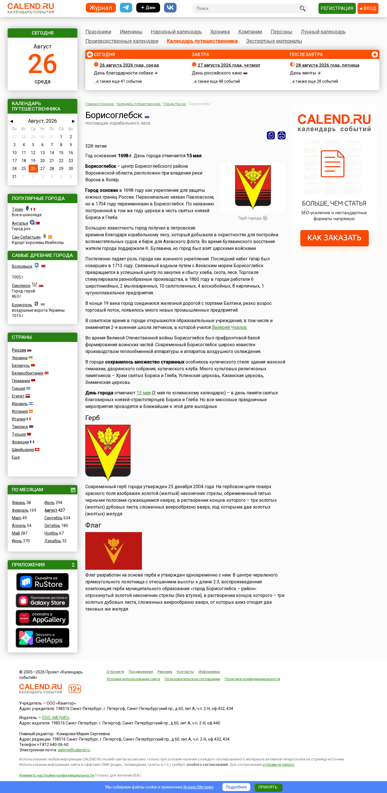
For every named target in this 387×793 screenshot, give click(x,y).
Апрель (19, 525)
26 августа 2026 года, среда (129, 65)
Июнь (17, 541)
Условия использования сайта (133, 679)
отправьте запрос (278, 764)
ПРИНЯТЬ (267, 787)
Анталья (20, 223)
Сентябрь (53, 518)
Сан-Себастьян (26, 237)
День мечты (303, 73)
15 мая (144, 393)
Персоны (281, 32)
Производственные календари (121, 41)
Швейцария (23, 449)
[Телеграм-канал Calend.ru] (126, 8)
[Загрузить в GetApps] (42, 638)
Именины (131, 32)
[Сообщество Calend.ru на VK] (170, 8)
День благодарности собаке (123, 73)
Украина (19, 358)
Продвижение (141, 671)
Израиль (20, 403)
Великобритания (27, 373)
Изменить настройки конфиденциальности (56, 775)
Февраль (20, 510)
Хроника (220, 32)
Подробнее (236, 787)
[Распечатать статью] (282, 135)
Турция (19, 434)
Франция (20, 442)
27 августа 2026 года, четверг (229, 65)
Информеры (209, 671)
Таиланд (20, 426)
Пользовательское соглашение (192, 679)
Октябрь (52, 525)
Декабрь (52, 541)
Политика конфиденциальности (252, 679)
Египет (18, 396)
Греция (18, 388)
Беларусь (21, 365)
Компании (250, 32)
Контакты (185, 671)
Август (50, 510)
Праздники (98, 32)
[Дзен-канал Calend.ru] (148, 8)
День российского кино (217, 73)
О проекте (115, 671)
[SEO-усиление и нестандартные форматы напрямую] (334, 254)
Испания (20, 411)
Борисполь (22, 305)
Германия (21, 381)
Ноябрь (51, 533)
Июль (49, 502)
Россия (19, 350)
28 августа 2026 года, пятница (328, 65)
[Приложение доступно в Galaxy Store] (42, 601)
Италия (18, 419)
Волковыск (22, 266)
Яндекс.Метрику (198, 787)
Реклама (165, 671)
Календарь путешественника (202, 41)
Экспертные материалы (274, 41)
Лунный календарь (323, 32)
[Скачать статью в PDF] (271, 135)
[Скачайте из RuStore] (42, 582)
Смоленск (21, 285)
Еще (16, 457)
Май (16, 533)
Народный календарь (176, 32)
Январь (18, 502)
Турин (17, 209)
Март (17, 518)
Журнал (101, 7)
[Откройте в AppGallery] (42, 618)
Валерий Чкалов (229, 327)
